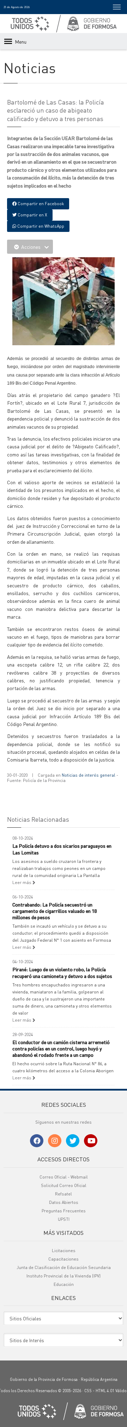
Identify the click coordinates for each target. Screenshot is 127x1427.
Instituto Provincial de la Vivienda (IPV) (63, 1275)
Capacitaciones (63, 1259)
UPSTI (63, 1219)
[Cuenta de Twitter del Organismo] (72, 1140)
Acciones (31, 247)
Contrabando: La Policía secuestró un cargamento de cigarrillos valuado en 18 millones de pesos (54, 910)
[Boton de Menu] (116, 7)
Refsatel (63, 1193)
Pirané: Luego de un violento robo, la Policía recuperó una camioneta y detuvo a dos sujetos (62, 972)
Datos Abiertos (63, 1202)
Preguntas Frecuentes (64, 1210)
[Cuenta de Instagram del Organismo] (54, 1140)
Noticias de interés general (88, 775)
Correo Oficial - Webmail (64, 1177)
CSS (88, 1390)
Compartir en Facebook (40, 203)
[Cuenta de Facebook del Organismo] (36, 1140)
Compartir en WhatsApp (40, 226)
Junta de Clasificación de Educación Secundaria (64, 1267)
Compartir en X (32, 214)
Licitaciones (63, 1250)
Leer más (22, 882)
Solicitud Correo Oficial (63, 1185)
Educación (64, 1284)
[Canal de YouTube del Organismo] (90, 1140)
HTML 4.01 (105, 1390)
